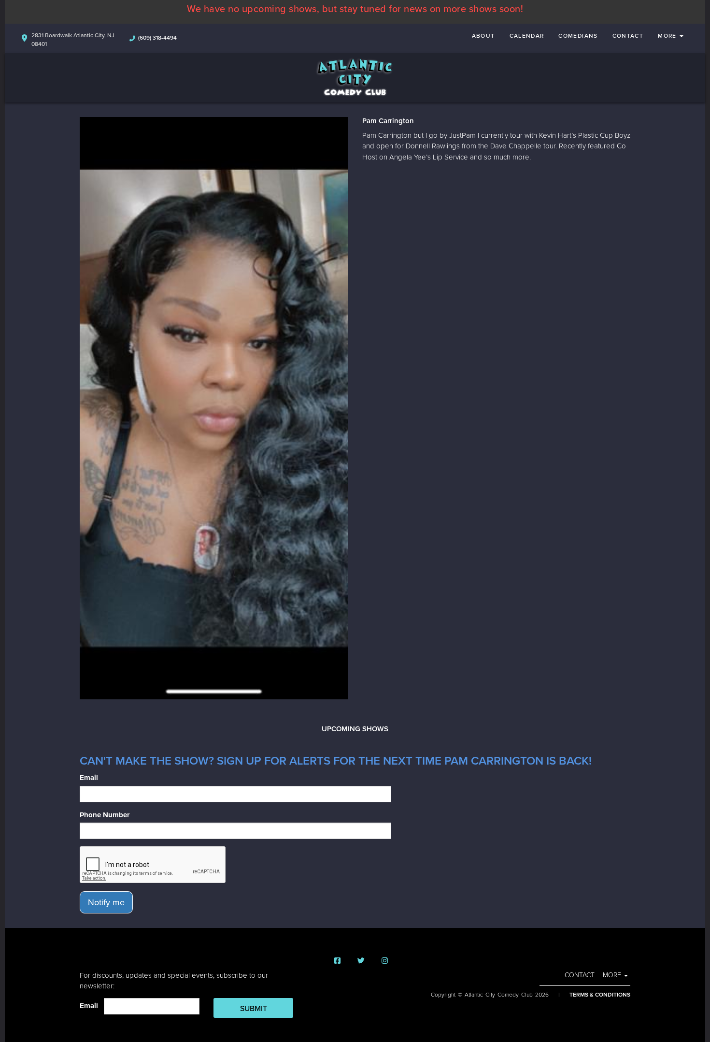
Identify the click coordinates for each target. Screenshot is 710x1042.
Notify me (106, 902)
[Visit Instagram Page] (385, 961)
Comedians (577, 35)
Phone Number (104, 814)
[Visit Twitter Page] (361, 961)
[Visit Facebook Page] (337, 961)
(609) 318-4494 (157, 37)
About (483, 35)
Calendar (527, 35)
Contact (628, 35)
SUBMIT (253, 1008)
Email (89, 777)
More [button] (668, 35)
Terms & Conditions (599, 994)
